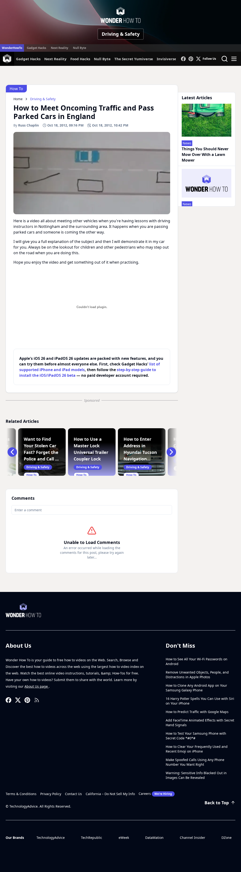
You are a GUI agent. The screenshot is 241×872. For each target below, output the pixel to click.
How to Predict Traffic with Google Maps (197, 711)
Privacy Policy (50, 794)
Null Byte (79, 48)
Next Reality (59, 48)
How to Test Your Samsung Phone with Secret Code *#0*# (196, 735)
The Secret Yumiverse (133, 58)
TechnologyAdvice (50, 837)
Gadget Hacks (36, 48)
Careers (155, 793)
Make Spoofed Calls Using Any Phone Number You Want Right (195, 762)
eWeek (124, 837)
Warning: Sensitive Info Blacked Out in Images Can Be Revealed (196, 775)
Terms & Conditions (21, 794)
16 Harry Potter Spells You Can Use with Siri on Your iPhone (200, 701)
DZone (226, 837)
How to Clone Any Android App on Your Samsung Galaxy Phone (196, 687)
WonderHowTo (12, 48)
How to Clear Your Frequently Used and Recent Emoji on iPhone (197, 748)
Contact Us (73, 794)
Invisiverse (166, 58)
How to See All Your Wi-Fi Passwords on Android (196, 661)
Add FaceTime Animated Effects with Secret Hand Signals (200, 722)
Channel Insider (192, 837)
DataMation (154, 837)
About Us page (36, 686)
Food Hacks (80, 58)
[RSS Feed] (37, 700)
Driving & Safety (121, 34)
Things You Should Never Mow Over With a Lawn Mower (205, 154)
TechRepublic (91, 837)
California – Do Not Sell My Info (110, 794)
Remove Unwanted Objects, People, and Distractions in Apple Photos (197, 674)
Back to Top (217, 802)
